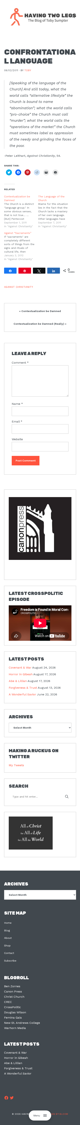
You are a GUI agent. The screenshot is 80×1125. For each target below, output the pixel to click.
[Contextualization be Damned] (21, 211)
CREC (8, 1002)
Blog (7, 930)
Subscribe (10, 960)
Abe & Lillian (18, 681)
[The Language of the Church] (55, 211)
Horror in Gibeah (21, 674)
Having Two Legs (41, 16)
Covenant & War (20, 667)
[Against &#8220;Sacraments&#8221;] (21, 246)
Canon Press (13, 991)
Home (8, 922)
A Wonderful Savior (22, 694)
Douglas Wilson (15, 1012)
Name (17, 404)
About (8, 937)
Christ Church (14, 996)
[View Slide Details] (40, 528)
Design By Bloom (57, 1114)
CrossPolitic (12, 1007)
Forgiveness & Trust (23, 687)
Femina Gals (13, 1017)
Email (17, 421)
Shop (7, 945)
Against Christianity (18, 287)
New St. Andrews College (22, 1023)
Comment (20, 362)
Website (17, 439)
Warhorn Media (15, 1028)
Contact (9, 952)
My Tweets (16, 765)
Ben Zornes (12, 986)
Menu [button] (36, 1115)
